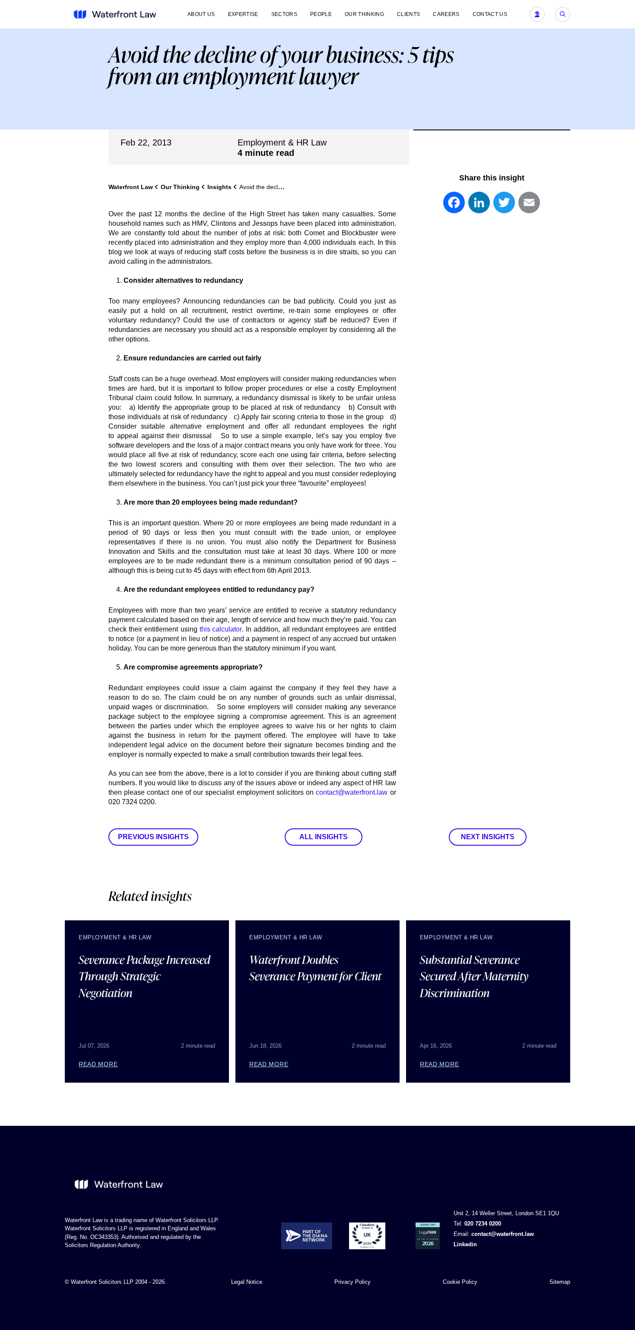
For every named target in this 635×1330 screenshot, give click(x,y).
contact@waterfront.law (351, 792)
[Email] (529, 207)
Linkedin (465, 1244)
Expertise (243, 14)
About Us (201, 14)
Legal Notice (246, 1282)
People (321, 14)
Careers (446, 14)
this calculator (221, 629)
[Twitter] (504, 207)
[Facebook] (454, 207)
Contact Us (490, 14)
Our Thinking (364, 14)
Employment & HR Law (282, 142)
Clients (408, 14)
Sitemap (559, 1282)
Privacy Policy (352, 1282)
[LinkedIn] (479, 207)
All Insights (323, 836)
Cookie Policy (460, 1282)
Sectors (284, 14)
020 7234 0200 (482, 1223)
